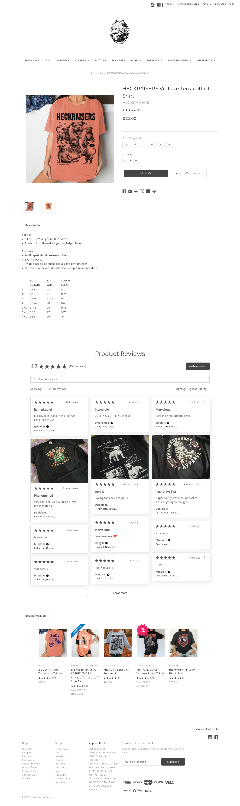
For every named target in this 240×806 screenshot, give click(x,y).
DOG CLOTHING (97, 748)
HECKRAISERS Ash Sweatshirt (116, 671)
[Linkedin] (148, 191)
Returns (26, 756)
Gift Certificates (188, 4)
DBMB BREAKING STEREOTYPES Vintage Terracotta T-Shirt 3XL (85, 675)
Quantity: (127, 154)
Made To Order (178, 60)
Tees (48, 60)
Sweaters (62, 60)
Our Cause (28, 760)
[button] (89, 366)
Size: (131, 138)
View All (93, 789)
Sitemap (26, 778)
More (134, 60)
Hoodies (80, 60)
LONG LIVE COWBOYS (100, 785)
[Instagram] (152, 5)
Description (32, 225)
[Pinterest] (154, 191)
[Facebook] (159, 5)
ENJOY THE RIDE (97, 756)
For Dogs (153, 60)
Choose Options (53, 645)
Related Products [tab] (35, 615)
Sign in (207, 4)
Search (169, 4)
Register (220, 4)
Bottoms (100, 60)
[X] (142, 191)
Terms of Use (29, 767)
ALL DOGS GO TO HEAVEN (102, 782)
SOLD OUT (85, 645)
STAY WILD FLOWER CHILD (103, 763)
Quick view (50, 639)
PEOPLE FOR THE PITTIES (102, 778)
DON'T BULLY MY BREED (102, 752)
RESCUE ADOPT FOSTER (102, 767)
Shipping (27, 752)
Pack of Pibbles (31, 763)
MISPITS (93, 760)
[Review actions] (83, 401)
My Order (27, 748)
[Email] (130, 191)
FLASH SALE (32, 60)
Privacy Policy (30, 771)
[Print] (136, 191)
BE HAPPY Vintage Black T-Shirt (182, 671)
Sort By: (181, 389)
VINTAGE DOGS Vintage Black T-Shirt (150, 671)
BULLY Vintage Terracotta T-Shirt (50, 671)
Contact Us (28, 774)
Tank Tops (118, 60)
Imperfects (204, 60)
